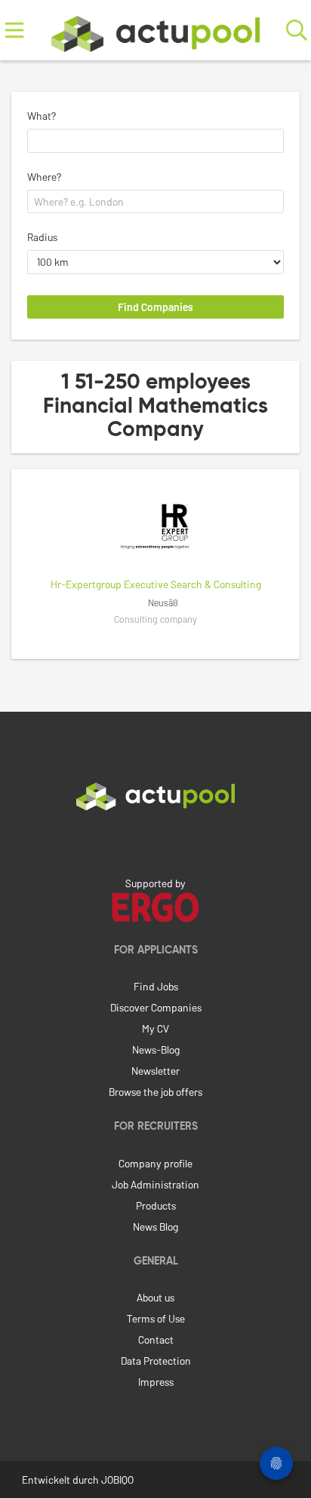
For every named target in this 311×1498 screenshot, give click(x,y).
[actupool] (155, 30)
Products (156, 1205)
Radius (42, 236)
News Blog (155, 1226)
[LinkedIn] (155, 842)
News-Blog (156, 1049)
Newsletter (155, 1070)
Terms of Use (156, 1318)
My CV (155, 1028)
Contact (156, 1339)
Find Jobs (156, 986)
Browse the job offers (155, 1091)
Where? (44, 176)
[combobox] (155, 141)
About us (155, 1297)
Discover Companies (156, 1007)
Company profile (155, 1163)
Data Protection (156, 1360)
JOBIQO (117, 1479)
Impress (156, 1381)
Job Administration (155, 1184)
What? (41, 115)
